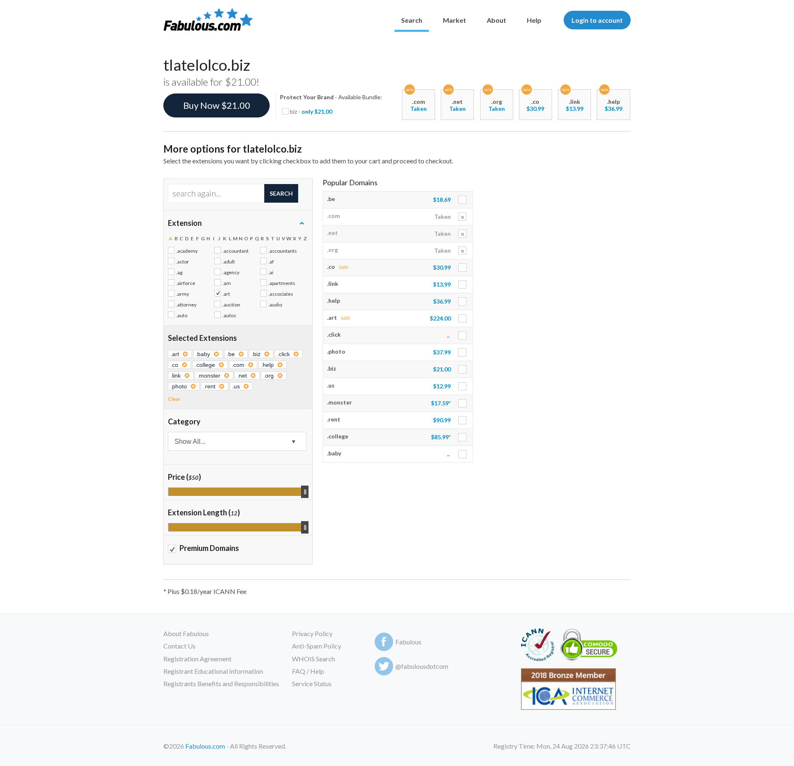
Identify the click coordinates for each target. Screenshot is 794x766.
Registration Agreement (197, 659)
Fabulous (408, 642)
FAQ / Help (308, 671)
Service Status (312, 683)
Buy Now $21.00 (216, 105)
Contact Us (179, 646)
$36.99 (613, 108)
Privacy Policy (312, 633)
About (496, 20)
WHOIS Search (313, 659)
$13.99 (575, 108)
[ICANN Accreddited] (537, 646)
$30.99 (535, 108)
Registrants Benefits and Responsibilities (221, 683)
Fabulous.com (205, 746)
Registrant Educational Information (213, 671)
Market (454, 20)
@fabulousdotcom (421, 666)
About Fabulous (186, 633)
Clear (174, 399)
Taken (418, 108)
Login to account (597, 20)
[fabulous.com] (208, 20)
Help (534, 20)
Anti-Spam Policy (316, 646)
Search (411, 20)
